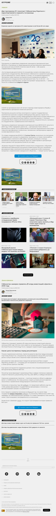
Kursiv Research (7, 497)
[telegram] (28, 474)
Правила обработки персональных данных (13, 488)
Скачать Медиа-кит (8, 494)
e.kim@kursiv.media (10, 20)
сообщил (25, 385)
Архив (5, 485)
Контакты (6, 491)
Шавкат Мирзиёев (16, 393)
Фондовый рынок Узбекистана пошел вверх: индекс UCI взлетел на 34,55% (13, 249)
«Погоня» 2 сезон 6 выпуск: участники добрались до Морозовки (40, 249)
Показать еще (28, 275)
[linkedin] (38, 474)
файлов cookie (26, 511)
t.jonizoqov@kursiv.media (11, 293)
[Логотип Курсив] (6, 2)
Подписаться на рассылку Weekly (9, 465)
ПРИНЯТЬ (46, 510)
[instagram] (17, 474)
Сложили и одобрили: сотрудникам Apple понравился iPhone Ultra (11, 220)
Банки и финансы (7, 280)
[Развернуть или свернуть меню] (53, 3)
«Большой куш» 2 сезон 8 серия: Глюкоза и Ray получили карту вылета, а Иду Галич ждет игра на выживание (42, 221)
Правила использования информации (12, 482)
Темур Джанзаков (11, 290)
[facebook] (6, 474)
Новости (4, 7)
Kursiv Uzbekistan (48, 347)
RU (50, 2)
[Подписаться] (53, 467)
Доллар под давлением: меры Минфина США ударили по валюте (23, 427)
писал (19, 400)
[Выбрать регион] (47, 3)
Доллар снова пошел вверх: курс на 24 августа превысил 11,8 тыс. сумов (25, 423)
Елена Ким (9, 17)
